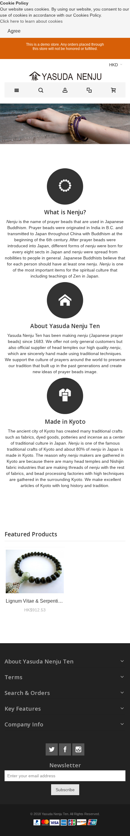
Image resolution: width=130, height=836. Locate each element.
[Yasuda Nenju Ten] (65, 76)
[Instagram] (78, 748)
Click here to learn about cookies (31, 21)
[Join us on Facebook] (65, 748)
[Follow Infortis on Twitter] (52, 748)
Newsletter (65, 765)
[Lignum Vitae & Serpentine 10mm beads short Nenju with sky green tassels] (35, 571)
